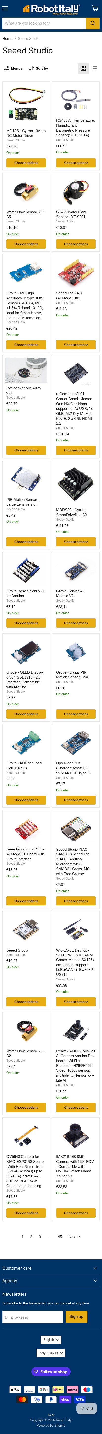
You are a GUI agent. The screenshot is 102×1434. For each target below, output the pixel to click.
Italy (48, 1353)
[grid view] (83, 68)
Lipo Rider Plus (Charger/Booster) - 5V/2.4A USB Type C (73, 768)
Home (7, 38)
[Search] (93, 23)
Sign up (76, 1316)
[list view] (94, 68)
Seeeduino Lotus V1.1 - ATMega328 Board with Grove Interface (25, 854)
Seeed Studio (15, 140)
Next (73, 1237)
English (48, 1340)
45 (60, 1237)
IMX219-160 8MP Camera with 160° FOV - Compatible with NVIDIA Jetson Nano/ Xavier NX (75, 1166)
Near (51, 1415)
